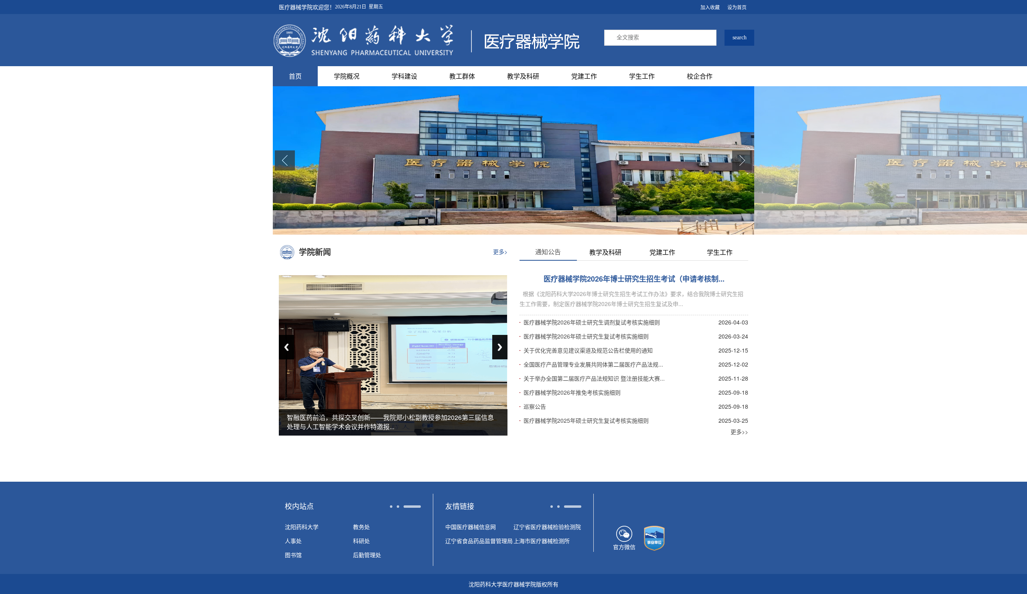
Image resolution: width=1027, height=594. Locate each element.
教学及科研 (523, 76)
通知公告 (548, 251)
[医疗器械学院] (426, 40)
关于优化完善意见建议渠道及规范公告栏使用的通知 (588, 350)
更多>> (739, 432)
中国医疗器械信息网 (470, 527)
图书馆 (293, 555)
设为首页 (737, 7)
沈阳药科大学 (302, 527)
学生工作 (642, 76)
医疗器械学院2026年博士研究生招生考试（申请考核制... (634, 279)
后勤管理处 (367, 555)
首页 (295, 76)
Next (499, 347)
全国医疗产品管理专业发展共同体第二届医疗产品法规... (593, 364)
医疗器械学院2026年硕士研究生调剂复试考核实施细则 (592, 322)
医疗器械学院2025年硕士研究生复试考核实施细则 (586, 420)
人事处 (293, 541)
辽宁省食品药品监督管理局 (479, 541)
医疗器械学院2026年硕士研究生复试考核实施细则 (586, 336)
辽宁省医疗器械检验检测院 (547, 527)
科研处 (361, 541)
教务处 (361, 527)
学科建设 (404, 76)
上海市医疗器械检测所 (542, 541)
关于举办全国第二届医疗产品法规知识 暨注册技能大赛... (594, 378)
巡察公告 (535, 406)
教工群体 (462, 76)
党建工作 (584, 76)
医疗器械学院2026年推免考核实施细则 (572, 392)
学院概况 (346, 76)
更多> (500, 251)
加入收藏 (710, 7)
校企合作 (699, 76)
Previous (286, 347)
